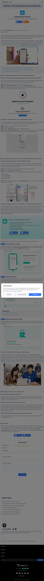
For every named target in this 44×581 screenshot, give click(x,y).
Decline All (9, 294)
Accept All (35, 294)
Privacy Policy (14, 291)
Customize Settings (22, 294)
